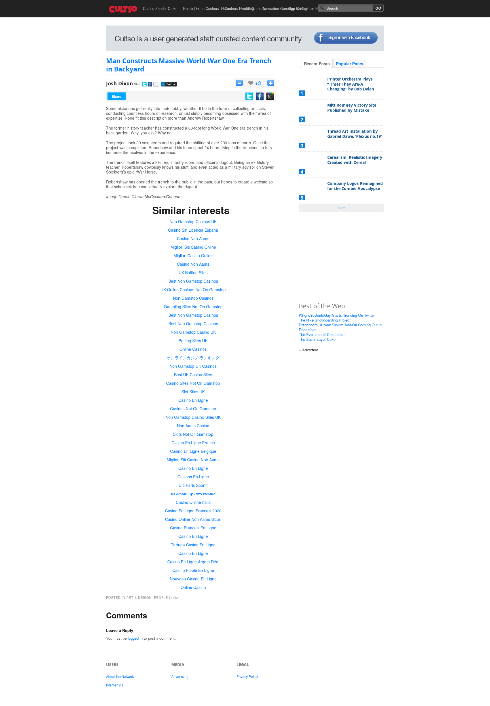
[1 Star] (239, 83)
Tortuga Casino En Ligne (193, 545)
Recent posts (317, 63)
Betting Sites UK (193, 340)
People (161, 597)
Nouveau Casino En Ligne (193, 579)
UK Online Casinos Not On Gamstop (193, 289)
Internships (114, 685)
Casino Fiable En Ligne (193, 570)
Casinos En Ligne (193, 476)
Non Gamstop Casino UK (193, 332)
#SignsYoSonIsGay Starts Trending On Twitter (337, 315)
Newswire (270, 8)
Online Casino (193, 587)
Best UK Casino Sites (193, 374)
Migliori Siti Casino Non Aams (193, 459)
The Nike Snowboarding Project (324, 320)
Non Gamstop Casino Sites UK (193, 417)
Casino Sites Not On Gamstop (193, 383)
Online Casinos (193, 349)
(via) (175, 597)
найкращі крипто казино (193, 493)
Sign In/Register (301, 8)
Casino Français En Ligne (193, 527)
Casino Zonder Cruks (160, 8)
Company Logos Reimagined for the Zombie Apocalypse (355, 186)
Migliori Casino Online (193, 255)
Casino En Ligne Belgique (193, 451)
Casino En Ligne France (193, 442)
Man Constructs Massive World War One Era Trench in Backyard (188, 64)
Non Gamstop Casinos (193, 298)
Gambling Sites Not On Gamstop (193, 306)
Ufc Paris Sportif (193, 485)
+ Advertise (308, 349)
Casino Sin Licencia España (193, 230)
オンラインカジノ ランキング (193, 357)
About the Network (120, 676)
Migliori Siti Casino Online (193, 247)
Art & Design (139, 597)
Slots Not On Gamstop (193, 434)
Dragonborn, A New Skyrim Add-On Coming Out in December (340, 327)
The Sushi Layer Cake (317, 339)
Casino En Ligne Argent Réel (193, 562)
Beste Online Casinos (201, 8)
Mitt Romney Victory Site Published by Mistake (351, 107)
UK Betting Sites (193, 272)
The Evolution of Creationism (323, 334)
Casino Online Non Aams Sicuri (193, 519)
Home (226, 8)
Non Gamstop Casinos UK (193, 221)
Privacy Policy (247, 676)
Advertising (180, 676)
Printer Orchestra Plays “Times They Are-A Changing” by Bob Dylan (350, 84)
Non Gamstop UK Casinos (193, 366)
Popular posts (349, 63)
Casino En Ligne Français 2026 (193, 510)
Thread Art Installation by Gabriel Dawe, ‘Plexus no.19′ (354, 133)
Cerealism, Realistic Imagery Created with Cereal (354, 160)
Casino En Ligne (193, 400)
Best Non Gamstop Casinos (193, 281)
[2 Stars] (270, 83)
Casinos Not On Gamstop (193, 408)
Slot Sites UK (193, 391)
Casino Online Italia (193, 502)
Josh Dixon (119, 83)
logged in (135, 638)
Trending (247, 8)
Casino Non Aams (193, 238)
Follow (169, 84)
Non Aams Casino (193, 425)
